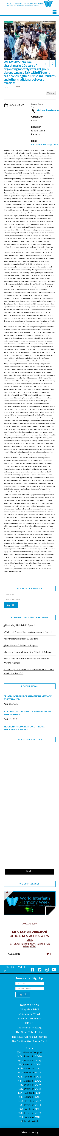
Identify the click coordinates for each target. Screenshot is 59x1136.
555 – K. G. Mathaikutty (25, 758)
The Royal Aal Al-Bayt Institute (29, 1036)
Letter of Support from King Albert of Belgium (28, 652)
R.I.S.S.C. (29, 1023)
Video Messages (30, 884)
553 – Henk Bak (20, 836)
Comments (14, 954)
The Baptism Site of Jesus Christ (29, 1041)
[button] (54, 12)
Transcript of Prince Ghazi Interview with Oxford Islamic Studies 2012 (29, 671)
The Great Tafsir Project (29, 1032)
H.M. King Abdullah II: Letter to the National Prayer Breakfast (26, 660)
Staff (12, 776)
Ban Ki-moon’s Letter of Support (21, 645)
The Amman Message (29, 1027)
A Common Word (29, 1013)
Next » (29, 871)
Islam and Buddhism (29, 1018)
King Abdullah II (29, 1009)
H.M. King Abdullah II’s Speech (20, 625)
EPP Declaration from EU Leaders (21, 638)
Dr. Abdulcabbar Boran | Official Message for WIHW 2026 (29, 936)
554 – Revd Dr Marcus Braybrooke (24, 799)
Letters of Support (29, 739)
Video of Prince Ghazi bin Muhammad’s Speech (28, 632)
